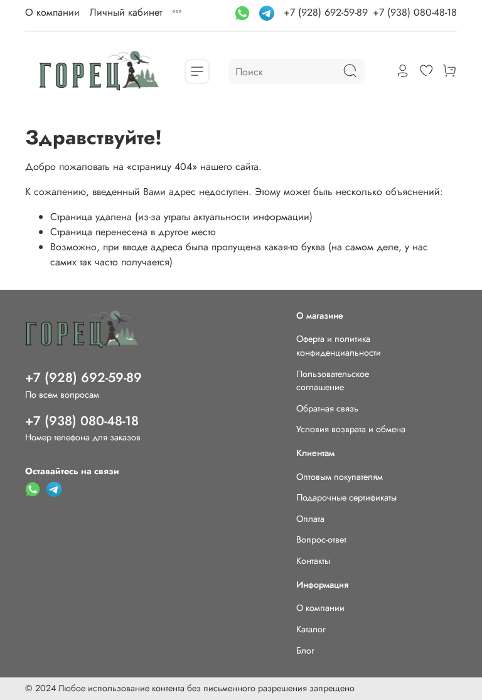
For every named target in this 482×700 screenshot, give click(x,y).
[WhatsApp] (244, 12)
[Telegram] (268, 12)
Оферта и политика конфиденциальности (338, 345)
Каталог (311, 629)
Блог (305, 650)
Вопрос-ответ (321, 539)
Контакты (313, 560)
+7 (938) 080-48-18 (415, 12)
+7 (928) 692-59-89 (326, 12)
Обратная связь (327, 408)
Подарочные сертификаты (346, 497)
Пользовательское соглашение (332, 381)
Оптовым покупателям (339, 476)
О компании (52, 12)
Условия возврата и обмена (350, 429)
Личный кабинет (126, 12)
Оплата (310, 518)
